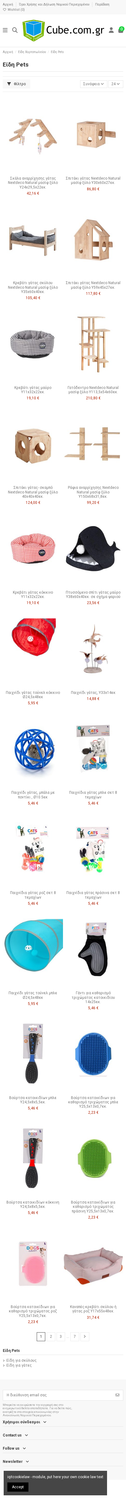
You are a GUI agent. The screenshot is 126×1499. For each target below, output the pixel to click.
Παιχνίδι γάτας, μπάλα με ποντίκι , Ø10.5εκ (33, 794)
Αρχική (8, 4)
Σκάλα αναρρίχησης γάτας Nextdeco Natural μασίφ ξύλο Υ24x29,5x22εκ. (33, 182)
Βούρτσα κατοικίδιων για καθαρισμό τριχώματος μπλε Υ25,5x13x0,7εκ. (93, 1102)
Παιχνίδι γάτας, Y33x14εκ (93, 693)
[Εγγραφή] (117, 1395)
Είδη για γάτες (19, 1365)
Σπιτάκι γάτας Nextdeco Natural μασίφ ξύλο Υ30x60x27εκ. (93, 180)
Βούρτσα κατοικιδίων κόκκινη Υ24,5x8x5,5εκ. (32, 1204)
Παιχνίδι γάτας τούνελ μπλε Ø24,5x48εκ (33, 995)
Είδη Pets (11, 1351)
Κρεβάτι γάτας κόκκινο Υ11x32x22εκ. (33, 594)
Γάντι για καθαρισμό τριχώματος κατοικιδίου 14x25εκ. (93, 997)
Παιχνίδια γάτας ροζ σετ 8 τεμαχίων (33, 895)
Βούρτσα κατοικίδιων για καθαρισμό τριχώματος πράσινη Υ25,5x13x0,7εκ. (93, 1206)
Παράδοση (102, 4)
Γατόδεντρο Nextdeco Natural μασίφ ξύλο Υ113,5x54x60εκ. (93, 390)
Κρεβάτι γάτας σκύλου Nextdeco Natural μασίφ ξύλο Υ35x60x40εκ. (33, 287)
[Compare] (32, 171)
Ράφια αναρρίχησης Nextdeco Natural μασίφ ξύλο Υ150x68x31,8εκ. (93, 492)
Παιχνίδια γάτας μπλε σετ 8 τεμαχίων (93, 794)
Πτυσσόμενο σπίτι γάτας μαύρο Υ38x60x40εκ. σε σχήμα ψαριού (93, 594)
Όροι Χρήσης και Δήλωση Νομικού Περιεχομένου (54, 4)
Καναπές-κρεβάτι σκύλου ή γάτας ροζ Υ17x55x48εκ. (93, 1309)
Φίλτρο (19, 84)
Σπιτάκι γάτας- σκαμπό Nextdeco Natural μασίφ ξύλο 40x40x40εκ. (33, 492)
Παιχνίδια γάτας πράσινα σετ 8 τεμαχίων (93, 895)
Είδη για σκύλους (21, 1360)
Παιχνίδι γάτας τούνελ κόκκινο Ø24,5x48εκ (33, 695)
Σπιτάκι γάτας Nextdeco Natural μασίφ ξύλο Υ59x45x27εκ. (93, 285)
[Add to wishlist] (25, 171)
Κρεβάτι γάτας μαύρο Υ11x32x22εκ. (32, 390)
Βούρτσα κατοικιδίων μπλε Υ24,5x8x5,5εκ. (33, 1100)
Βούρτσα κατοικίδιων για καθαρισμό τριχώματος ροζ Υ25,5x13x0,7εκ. (33, 1311)
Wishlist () (16, 10)
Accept (18, 1487)
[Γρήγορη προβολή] (40, 171)
